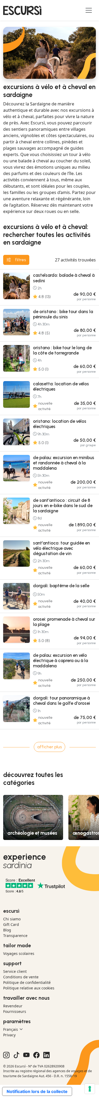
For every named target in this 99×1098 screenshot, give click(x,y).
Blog (7, 929)
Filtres (20, 259)
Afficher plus (49, 746)
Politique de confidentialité (27, 982)
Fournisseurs (14, 1011)
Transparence (15, 935)
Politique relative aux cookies (28, 987)
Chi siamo (12, 918)
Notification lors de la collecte (37, 1091)
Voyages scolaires (18, 953)
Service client (15, 971)
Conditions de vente (21, 976)
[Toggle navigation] (89, 10)
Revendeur (12, 1005)
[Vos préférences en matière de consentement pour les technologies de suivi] (90, 1089)
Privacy (9, 1034)
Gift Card (11, 924)
